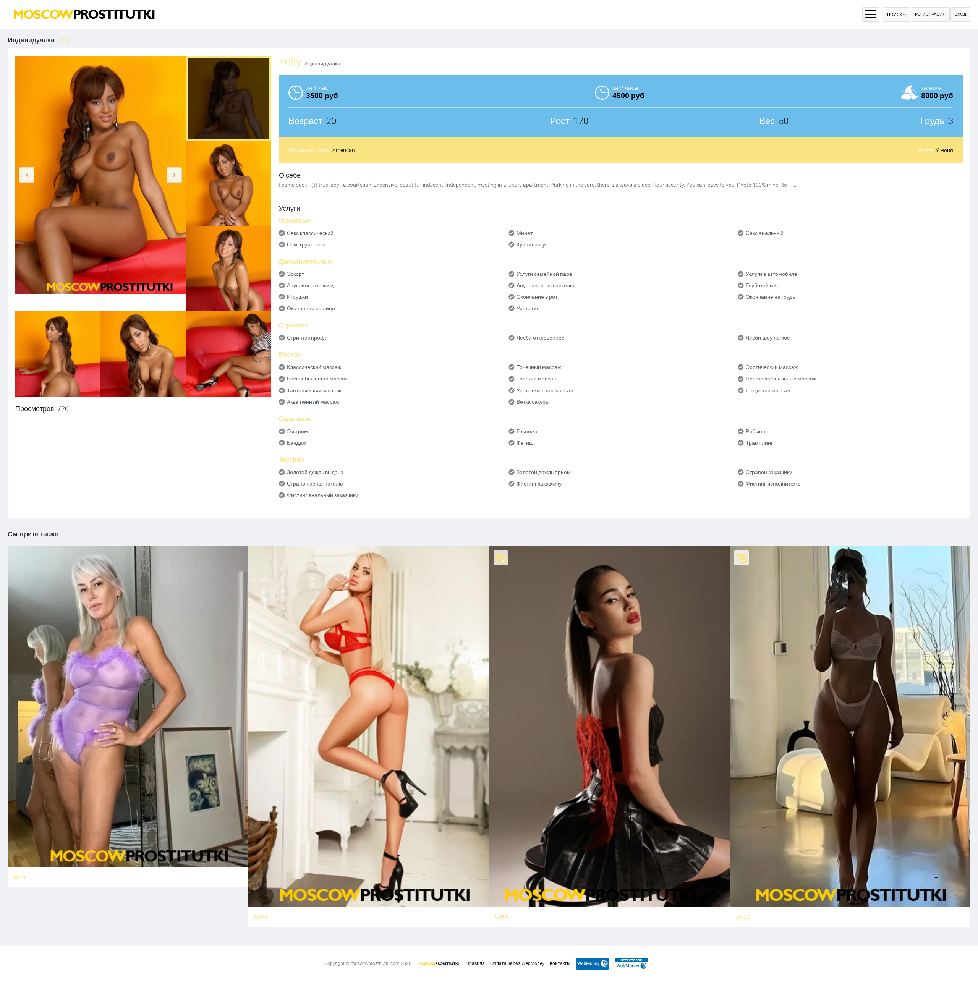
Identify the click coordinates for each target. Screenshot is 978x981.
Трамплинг (759, 443)
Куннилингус (532, 244)
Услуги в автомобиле (771, 274)
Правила (475, 963)
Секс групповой (306, 244)
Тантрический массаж (314, 390)
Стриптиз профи (307, 338)
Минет (525, 233)
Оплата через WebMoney (517, 963)
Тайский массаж (537, 379)
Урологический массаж (545, 390)
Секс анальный (765, 233)
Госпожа (527, 431)
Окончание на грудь (770, 297)
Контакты (560, 963)
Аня (19, 877)
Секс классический (310, 233)
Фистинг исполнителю (773, 484)
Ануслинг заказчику (311, 285)
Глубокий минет (765, 285)
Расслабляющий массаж (317, 379)
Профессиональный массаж (781, 379)
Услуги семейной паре (544, 274)
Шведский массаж (768, 390)
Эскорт (295, 274)
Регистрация (930, 14)
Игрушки (297, 297)
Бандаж (296, 443)
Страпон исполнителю (315, 484)
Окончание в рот (537, 297)
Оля (501, 917)
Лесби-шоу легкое (768, 338)
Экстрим (297, 431)
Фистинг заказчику (539, 484)
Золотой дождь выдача (315, 472)
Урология (528, 308)
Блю (261, 917)
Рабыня (755, 431)
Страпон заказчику (769, 472)
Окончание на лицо (311, 308)
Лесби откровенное (541, 338)
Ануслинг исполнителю (545, 285)
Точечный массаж (539, 367)
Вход (960, 14)
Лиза (743, 917)
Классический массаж (314, 367)
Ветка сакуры (533, 402)
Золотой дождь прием (544, 472)
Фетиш (525, 443)
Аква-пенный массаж (313, 402)
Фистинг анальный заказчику (322, 495)
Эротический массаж (772, 367)
